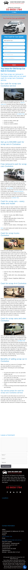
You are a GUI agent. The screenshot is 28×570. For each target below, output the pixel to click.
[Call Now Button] (25, 567)
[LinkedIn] (13, 492)
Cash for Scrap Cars (17, 2)
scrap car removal (18, 191)
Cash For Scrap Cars (17, 557)
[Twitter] (10, 492)
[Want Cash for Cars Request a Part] (14, 40)
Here (2, 228)
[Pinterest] (20, 492)
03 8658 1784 (14, 9)
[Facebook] (7, 492)
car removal (10, 188)
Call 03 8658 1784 (7, 536)
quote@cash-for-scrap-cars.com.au (12, 540)
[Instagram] (17, 492)
